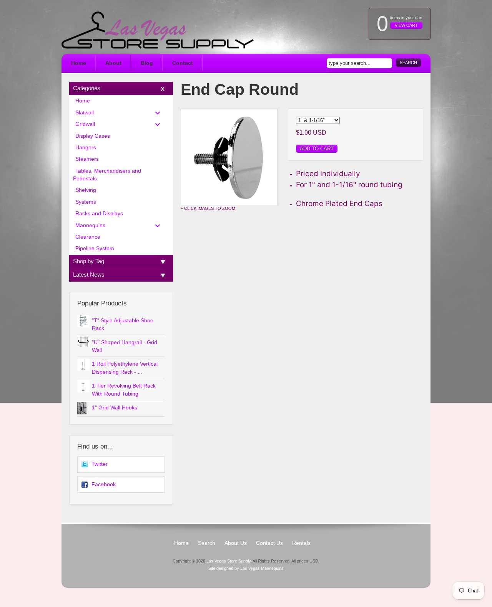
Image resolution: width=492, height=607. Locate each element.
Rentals (301, 543)
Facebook (103, 484)
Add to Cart (317, 149)
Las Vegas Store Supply (228, 561)
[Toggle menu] (160, 113)
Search (408, 62)
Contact (182, 63)
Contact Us (269, 543)
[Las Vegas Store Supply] (158, 30)
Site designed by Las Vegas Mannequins (246, 568)
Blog (147, 63)
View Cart (406, 25)
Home (78, 63)
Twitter (99, 464)
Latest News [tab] (89, 274)
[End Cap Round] (229, 157)
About (113, 63)
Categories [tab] (86, 88)
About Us (235, 543)
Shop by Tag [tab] (88, 261)
